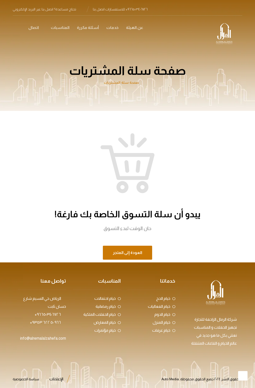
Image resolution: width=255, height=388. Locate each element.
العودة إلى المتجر (127, 252)
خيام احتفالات (105, 298)
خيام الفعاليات (159, 306)
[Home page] (149, 82)
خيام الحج (163, 298)
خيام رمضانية (106, 306)
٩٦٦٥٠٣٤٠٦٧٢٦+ (48, 314)
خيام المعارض (105, 322)
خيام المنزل (161, 322)
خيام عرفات (161, 330)
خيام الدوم (162, 314)
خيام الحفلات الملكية (99, 314)
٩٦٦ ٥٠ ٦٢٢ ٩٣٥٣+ (45, 322)
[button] (238, 9)
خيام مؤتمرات (105, 330)
